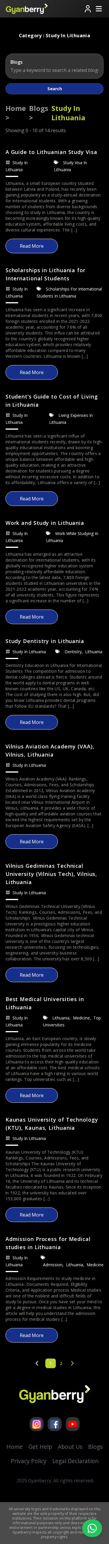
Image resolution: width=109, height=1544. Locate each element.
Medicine (82, 1018)
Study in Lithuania (29, 651)
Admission (53, 1264)
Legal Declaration (75, 1461)
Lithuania (93, 651)
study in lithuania (68, 113)
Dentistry (74, 651)
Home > (16, 113)
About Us (70, 1447)
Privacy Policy (29, 1461)
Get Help (40, 1447)
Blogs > (38, 113)
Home (14, 1447)
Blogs (95, 1447)
